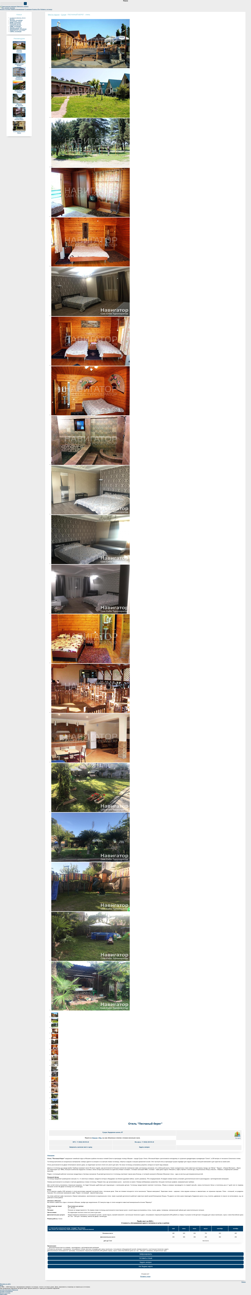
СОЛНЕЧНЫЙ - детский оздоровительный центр (15, 24)
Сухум (63, 15)
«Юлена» (19, 50)
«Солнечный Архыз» (19, 131)
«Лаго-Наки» (19, 118)
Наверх (243, 1282)
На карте (238, 1138)
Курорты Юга (36, 9)
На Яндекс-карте (146, 1266)
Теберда (19, 92)
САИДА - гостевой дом (15, 26)
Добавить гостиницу (46, 9)
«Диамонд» (19, 77)
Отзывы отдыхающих (6, 1291)
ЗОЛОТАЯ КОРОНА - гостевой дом (18, 28)
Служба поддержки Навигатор (9, 1290)
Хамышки (19, 52)
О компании (28, 9)
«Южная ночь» (19, 64)
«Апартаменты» (19, 90)
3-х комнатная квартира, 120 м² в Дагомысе (17, 18)
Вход (1, 1285)
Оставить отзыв (145, 1258)
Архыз (19, 133)
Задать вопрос (146, 1262)
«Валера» (19, 104)
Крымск (19, 65)
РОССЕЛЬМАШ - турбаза (16, 21)
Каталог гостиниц (5, 9)
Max (100, 1138)
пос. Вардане (19, 105)
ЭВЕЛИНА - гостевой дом (16, 27)
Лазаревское (19, 79)
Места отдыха (53, 15)
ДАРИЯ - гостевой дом (15, 22)
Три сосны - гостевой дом (16, 20)
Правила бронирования (17, 9)
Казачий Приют (19, 119)
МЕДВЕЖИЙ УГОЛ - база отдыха (17, 30)
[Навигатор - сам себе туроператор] (14, 8)
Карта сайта (3, 1294)
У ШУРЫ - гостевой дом (15, 31)
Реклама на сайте (5, 1284)
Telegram (95, 1138)
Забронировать (145, 1254)
